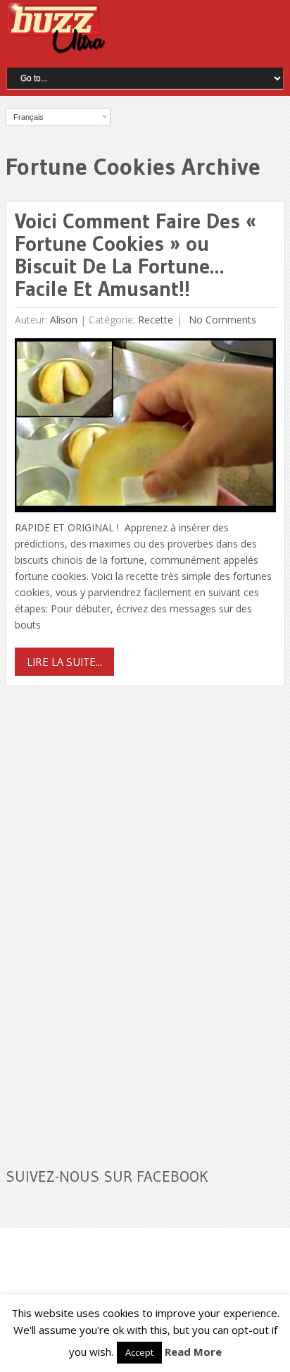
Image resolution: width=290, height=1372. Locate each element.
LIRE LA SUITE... (64, 662)
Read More (193, 1352)
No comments (221, 319)
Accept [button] (139, 1352)
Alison (63, 319)
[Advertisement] (111, 917)
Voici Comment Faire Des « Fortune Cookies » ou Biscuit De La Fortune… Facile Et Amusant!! (135, 255)
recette (155, 319)
